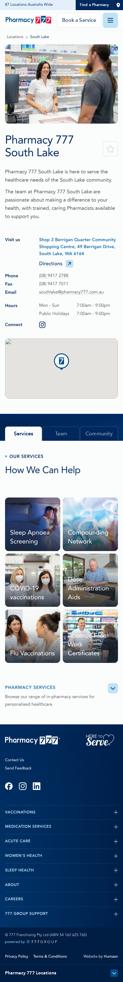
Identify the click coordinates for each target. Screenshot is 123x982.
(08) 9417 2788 (53, 276)
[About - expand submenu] (68, 885)
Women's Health (23, 856)
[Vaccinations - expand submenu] (77, 812)
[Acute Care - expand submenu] (74, 841)
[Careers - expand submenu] (70, 899)
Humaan (111, 956)
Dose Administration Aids (88, 588)
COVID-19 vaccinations (27, 593)
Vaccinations (20, 812)
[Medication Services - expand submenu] (84, 827)
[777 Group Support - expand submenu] (83, 914)
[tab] (23, 434)
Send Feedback (18, 768)
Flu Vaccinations (32, 653)
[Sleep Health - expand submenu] (76, 870)
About (12, 885)
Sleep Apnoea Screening (30, 537)
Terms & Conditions (50, 956)
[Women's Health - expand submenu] (80, 856)
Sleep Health (19, 870)
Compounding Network (88, 537)
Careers (14, 899)
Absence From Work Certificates (88, 644)
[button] (61, 361)
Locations (15, 37)
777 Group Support (26, 914)
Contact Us (14, 760)
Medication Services (28, 827)
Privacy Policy (16, 956)
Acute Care (18, 841)
